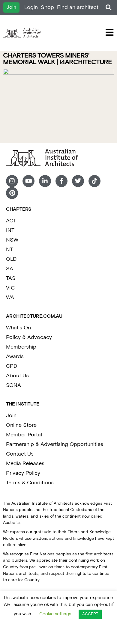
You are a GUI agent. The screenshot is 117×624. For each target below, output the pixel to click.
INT (10, 230)
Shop (47, 7)
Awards (15, 356)
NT (9, 249)
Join (11, 415)
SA (9, 268)
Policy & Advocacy (29, 337)
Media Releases (25, 463)
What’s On (18, 327)
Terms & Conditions (30, 482)
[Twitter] (78, 181)
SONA (13, 385)
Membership (21, 346)
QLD (11, 259)
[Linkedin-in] (45, 181)
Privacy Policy (23, 473)
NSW (12, 239)
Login (31, 7)
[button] (108, 7)
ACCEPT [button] (90, 614)
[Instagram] (12, 181)
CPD (11, 366)
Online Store (21, 425)
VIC (10, 287)
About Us (17, 375)
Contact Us (20, 453)
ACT (11, 220)
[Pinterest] (12, 193)
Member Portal (24, 434)
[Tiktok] (94, 181)
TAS (11, 278)
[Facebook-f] (62, 181)
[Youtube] (28, 181)
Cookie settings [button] (55, 614)
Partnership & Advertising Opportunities (54, 444)
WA (10, 297)
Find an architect (77, 7)
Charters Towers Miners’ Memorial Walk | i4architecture (57, 59)
